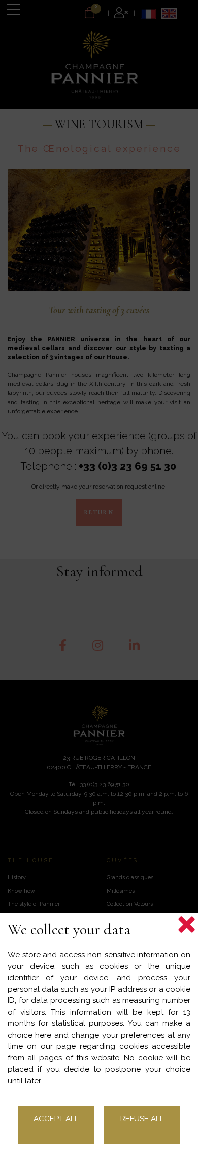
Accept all (56, 1118)
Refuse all (142, 1118)
